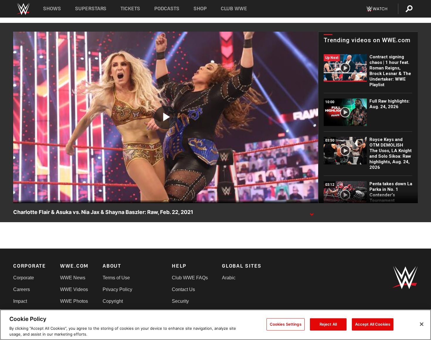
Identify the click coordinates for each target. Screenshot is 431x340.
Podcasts (166, 8)
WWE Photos (74, 301)
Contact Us (183, 289)
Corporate (23, 277)
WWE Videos (74, 289)
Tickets (130, 8)
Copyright (113, 301)
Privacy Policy (117, 289)
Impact (20, 301)
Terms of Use (116, 277)
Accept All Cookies (372, 324)
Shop (200, 8)
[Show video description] (311, 212)
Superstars (91, 8)
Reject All (328, 324)
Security (180, 301)
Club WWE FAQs (190, 277)
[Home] (23, 9)
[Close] (421, 324)
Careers (21, 289)
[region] (215, 325)
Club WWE (234, 8)
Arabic (228, 277)
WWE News (72, 277)
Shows (52, 8)
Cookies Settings (285, 324)
